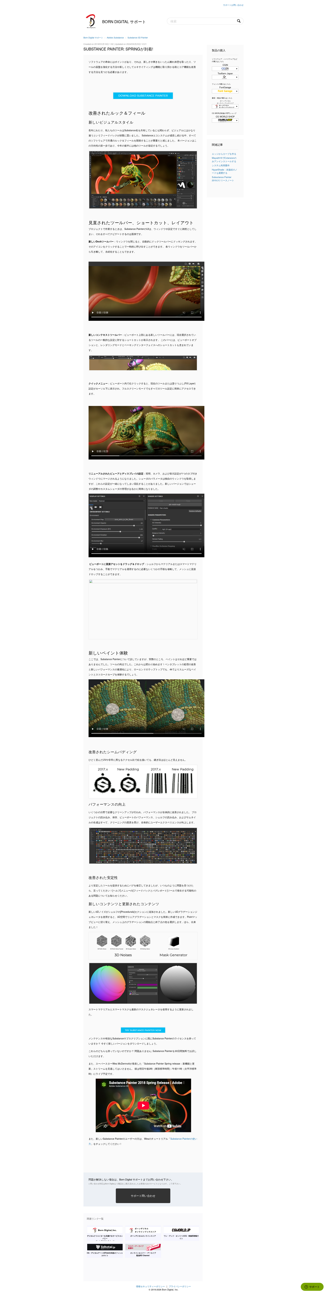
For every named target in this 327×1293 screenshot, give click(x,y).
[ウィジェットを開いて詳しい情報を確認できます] (312, 1287)
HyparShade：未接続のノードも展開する (224, 171)
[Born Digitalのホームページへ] (91, 21)
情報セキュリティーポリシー (150, 1286)
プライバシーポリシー (180, 1286)
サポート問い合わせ (143, 1195)
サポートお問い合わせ (233, 4)
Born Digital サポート (124, 21)
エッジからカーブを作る (224, 153)
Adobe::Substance (115, 37)
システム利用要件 (221, 165)
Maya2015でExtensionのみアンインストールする (224, 159)
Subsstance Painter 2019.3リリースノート (223, 178)
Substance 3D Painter (138, 37)
